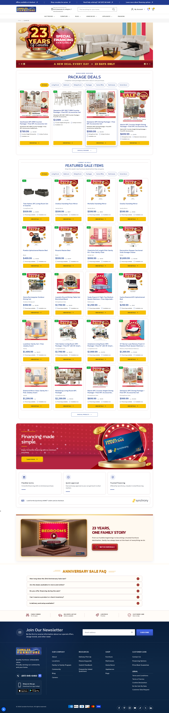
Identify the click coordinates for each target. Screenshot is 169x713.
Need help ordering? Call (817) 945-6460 (97, 2)
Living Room (55, 85)
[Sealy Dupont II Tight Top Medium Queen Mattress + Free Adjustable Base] (100, 283)
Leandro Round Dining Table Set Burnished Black (67, 298)
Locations (56, 661)
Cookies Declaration (139, 682)
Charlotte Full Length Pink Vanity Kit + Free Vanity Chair (100, 251)
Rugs (107, 673)
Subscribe (144, 632)
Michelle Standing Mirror (97, 203)
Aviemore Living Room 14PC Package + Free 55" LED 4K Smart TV (100, 346)
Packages (89, 85)
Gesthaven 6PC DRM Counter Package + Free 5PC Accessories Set (33, 123)
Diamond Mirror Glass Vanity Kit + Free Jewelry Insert (36, 391)
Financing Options (139, 661)
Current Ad (26, 20)
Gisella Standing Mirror (129, 203)
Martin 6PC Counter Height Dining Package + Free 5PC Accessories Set (133, 125)
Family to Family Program (61, 665)
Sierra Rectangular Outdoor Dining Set (33, 298)
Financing (121, 16)
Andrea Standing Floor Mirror (66, 203)
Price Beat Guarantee (140, 665)
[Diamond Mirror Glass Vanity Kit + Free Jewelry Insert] (36, 376)
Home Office (100, 85)
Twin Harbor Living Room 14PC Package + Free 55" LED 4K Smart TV (67, 346)
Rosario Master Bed (62, 250)
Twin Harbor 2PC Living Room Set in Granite (35, 204)
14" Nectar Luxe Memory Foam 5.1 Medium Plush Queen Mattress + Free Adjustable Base (132, 346)
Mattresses (111, 85)
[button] (50, 16)
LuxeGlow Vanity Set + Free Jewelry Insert (33, 345)
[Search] (114, 9)
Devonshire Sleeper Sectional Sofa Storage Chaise (131, 251)
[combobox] (97, 9)
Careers (55, 677)
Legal (135, 671)
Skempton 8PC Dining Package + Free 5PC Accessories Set (101, 123)
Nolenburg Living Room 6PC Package (65, 391)
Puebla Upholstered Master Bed (35, 250)
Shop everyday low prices (59, 2)
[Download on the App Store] (23, 690)
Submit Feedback (85, 665)
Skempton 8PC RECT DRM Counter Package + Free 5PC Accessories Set (67, 111)
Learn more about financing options (138, 2)
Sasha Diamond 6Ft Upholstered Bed (132, 298)
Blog (54, 673)
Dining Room (78, 85)
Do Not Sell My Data (139, 686)
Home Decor (123, 85)
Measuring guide (85, 661)
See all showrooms (58, 11)
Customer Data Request (140, 689)
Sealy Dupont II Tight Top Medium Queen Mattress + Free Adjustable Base (100, 299)
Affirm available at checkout (26, 2)
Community (56, 669)
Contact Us (136, 657)
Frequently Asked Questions (85, 670)
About (54, 657)
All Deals (44, 85)
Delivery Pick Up (85, 657)
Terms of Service (138, 679)
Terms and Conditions (140, 675)
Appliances (110, 669)
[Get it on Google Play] (34, 690)
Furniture (109, 657)
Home (19, 20)
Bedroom (66, 85)
